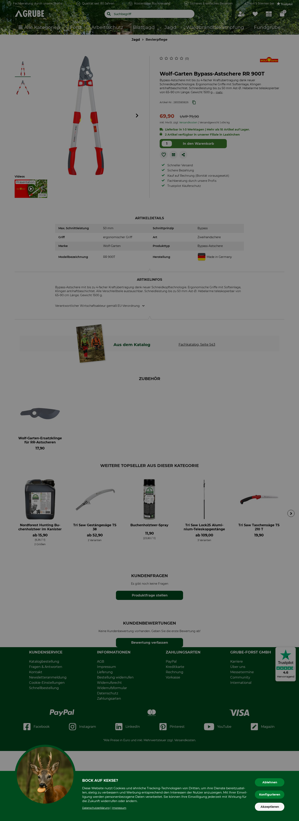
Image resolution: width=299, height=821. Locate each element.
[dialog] (149, 410)
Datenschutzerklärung (96, 807)
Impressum (119, 807)
